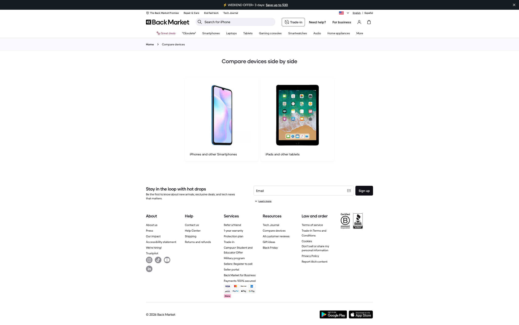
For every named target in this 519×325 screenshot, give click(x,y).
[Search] (199, 22)
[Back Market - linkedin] (149, 269)
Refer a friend (232, 225)
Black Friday (270, 247)
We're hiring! (154, 247)
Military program (234, 258)
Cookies (307, 241)
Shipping (190, 236)
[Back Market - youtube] (167, 260)
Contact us (192, 225)
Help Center (193, 230)
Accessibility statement (161, 242)
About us (152, 225)
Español (369, 12)
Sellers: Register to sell (238, 264)
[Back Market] (167, 22)
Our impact (153, 236)
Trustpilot (152, 253)
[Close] (514, 5)
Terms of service (312, 225)
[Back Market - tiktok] (158, 260)
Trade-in (229, 242)
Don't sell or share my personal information (315, 248)
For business (341, 22)
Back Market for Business (240, 275)
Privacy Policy (310, 256)
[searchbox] (239, 22)
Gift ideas (269, 242)
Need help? (317, 22)
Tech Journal (271, 225)
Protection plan (233, 236)
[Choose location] (344, 13)
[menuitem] (211, 33)
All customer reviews (276, 236)
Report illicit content (314, 261)
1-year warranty (233, 230)
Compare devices (274, 230)
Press (149, 230)
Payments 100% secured (240, 281)
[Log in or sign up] (359, 22)
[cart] (369, 22)
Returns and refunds (198, 242)
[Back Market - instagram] (149, 260)
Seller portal (231, 269)
